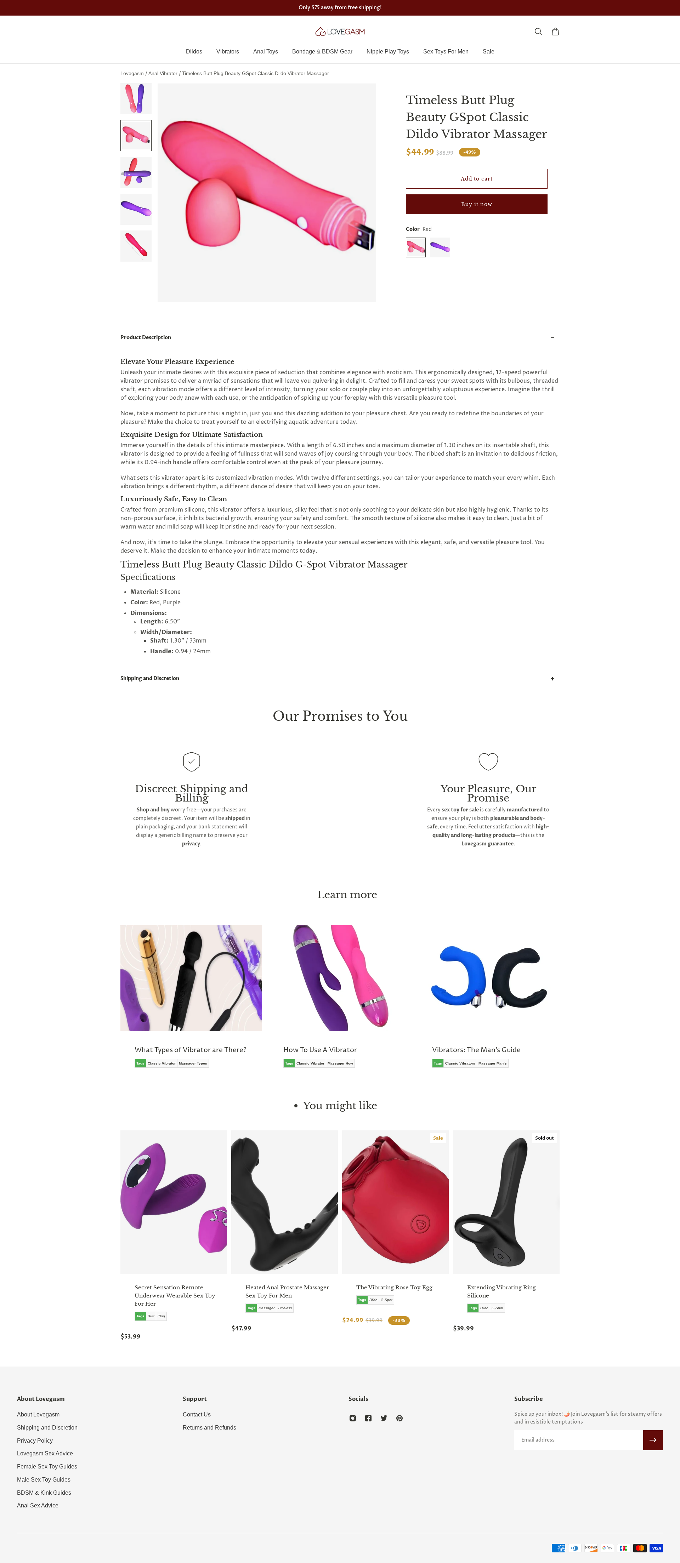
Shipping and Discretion (149, 678)
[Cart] (555, 31)
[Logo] (340, 31)
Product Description (145, 337)
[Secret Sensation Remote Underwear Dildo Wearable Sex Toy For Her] (173, 1202)
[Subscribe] (653, 1440)
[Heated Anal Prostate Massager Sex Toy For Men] (284, 1202)
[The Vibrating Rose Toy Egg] (395, 1202)
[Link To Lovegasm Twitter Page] (384, 1418)
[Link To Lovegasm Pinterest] (399, 1418)
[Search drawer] (538, 31)
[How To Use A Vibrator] (340, 1001)
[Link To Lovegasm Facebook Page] (368, 1418)
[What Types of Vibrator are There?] (191, 1001)
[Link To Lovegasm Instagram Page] (353, 1418)
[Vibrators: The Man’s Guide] (489, 1001)
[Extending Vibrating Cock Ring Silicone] (506, 1202)
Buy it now (476, 204)
